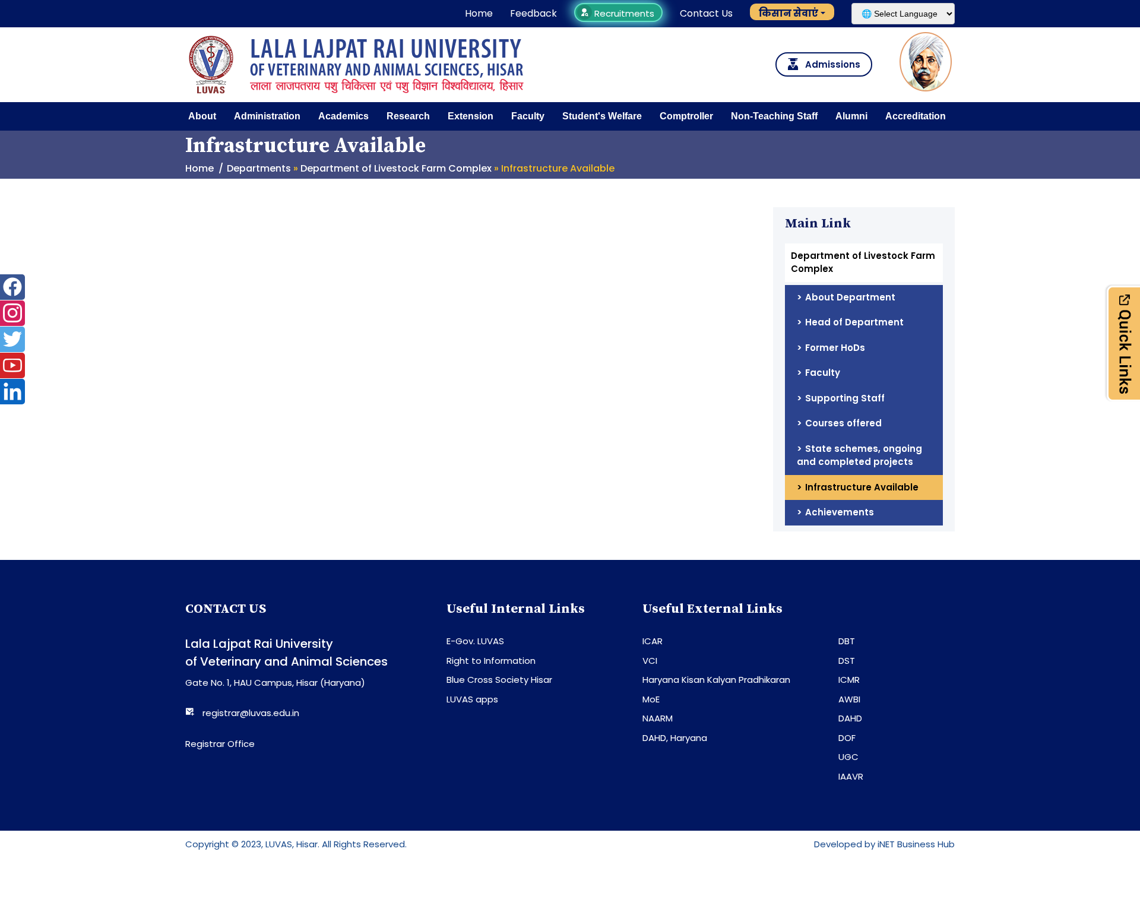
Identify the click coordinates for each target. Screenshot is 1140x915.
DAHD (850, 718)
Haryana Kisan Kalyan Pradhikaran (716, 679)
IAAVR (850, 776)
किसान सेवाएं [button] (788, 13)
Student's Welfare (602, 116)
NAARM (657, 718)
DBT (846, 641)
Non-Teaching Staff (774, 116)
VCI (649, 660)
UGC (848, 757)
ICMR (849, 679)
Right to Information (491, 660)
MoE (651, 699)
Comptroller (686, 116)
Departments (259, 168)
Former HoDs (835, 347)
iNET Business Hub (916, 844)
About (202, 116)
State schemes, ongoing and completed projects (859, 455)
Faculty (527, 116)
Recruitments (623, 13)
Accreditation (915, 116)
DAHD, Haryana (674, 738)
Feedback (533, 13)
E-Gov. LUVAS (475, 641)
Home (479, 13)
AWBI (849, 699)
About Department (850, 297)
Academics (343, 116)
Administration (267, 116)
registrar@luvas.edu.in (250, 713)
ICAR (652, 641)
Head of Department (854, 322)
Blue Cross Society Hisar (499, 679)
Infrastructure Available (862, 487)
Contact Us (706, 13)
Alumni (851, 116)
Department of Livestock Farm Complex (396, 168)
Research (408, 116)
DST (846, 660)
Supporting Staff (845, 398)
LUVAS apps (472, 699)
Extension (470, 116)
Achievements (839, 512)
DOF (847, 738)
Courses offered (843, 423)
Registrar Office (220, 743)
